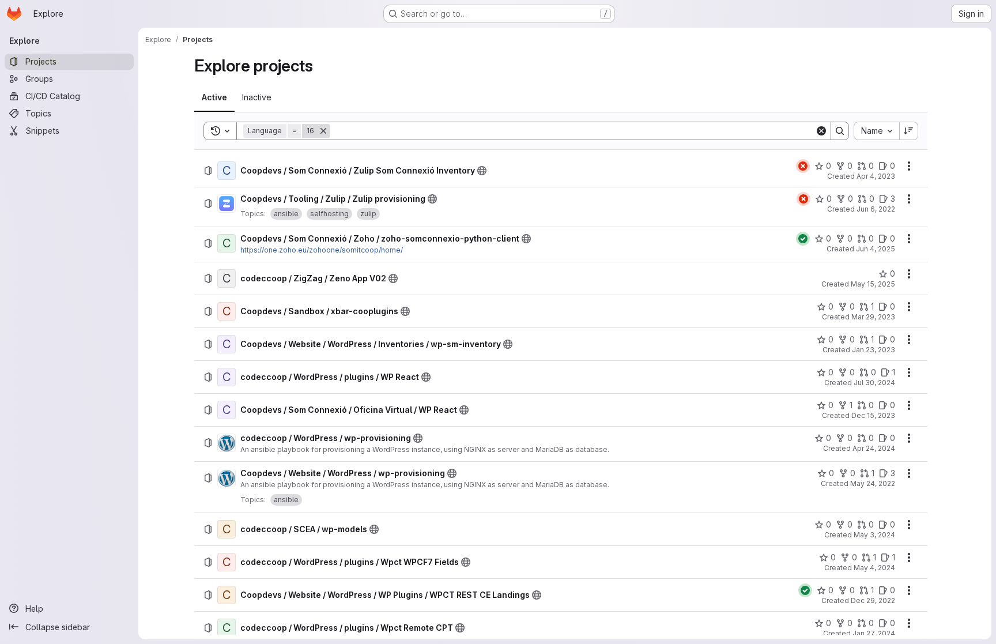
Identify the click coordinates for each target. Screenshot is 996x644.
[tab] (214, 97)
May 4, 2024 (874, 567)
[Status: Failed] (803, 166)
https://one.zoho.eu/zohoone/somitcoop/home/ (321, 250)
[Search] (840, 131)
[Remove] (323, 131)
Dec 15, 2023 (873, 415)
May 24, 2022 (872, 483)
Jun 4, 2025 (875, 248)
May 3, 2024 (874, 534)
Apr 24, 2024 (873, 448)
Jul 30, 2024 (874, 382)
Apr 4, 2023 (876, 176)
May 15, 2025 (873, 284)
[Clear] (821, 131)
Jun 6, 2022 (876, 209)
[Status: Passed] (803, 239)
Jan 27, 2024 (873, 633)
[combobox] (876, 131)
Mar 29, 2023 (873, 316)
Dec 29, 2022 (873, 600)
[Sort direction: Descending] (909, 131)
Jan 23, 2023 (873, 349)
